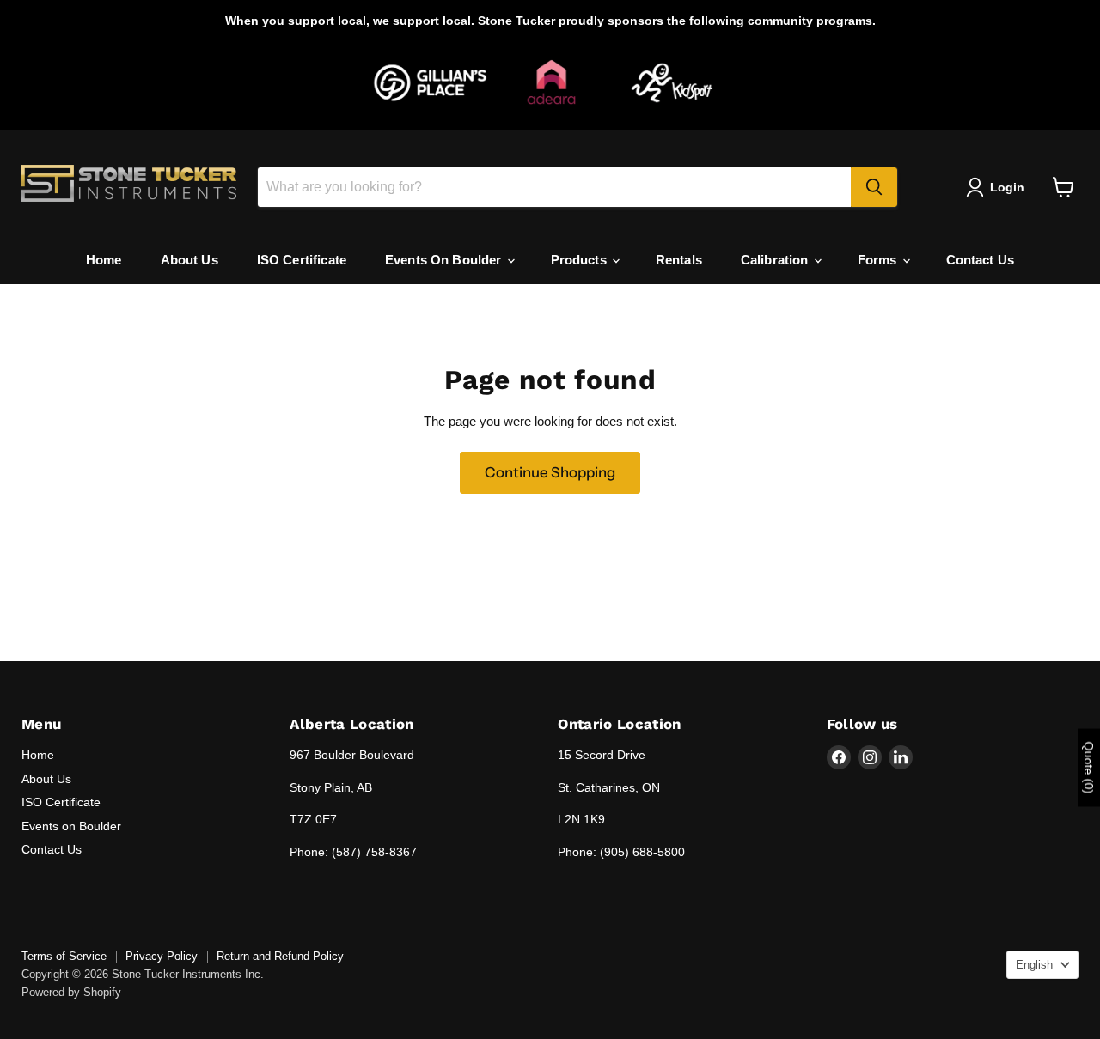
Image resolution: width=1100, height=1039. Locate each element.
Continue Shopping (550, 472)
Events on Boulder (71, 826)
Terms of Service (64, 956)
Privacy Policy (161, 956)
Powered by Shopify (71, 992)
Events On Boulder (445, 259)
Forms (879, 259)
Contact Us (980, 259)
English (1034, 964)
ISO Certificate (301, 259)
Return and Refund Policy (280, 956)
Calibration (776, 259)
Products (580, 259)
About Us (189, 259)
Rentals (679, 259)
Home (104, 259)
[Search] (874, 187)
